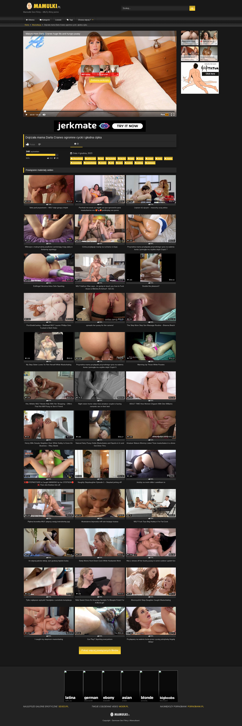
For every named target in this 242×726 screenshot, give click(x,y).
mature (103, 163)
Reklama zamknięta (100, 80)
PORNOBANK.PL (196, 706)
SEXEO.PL (63, 706)
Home (27, 25)
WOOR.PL (123, 706)
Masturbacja (36, 25)
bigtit (132, 158)
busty (141, 158)
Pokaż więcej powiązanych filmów (99, 650)
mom (120, 163)
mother (129, 163)
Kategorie (46, 20)
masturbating (91, 163)
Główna (31, 20)
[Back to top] (234, 718)
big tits (122, 158)
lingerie (169, 158)
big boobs (111, 158)
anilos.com (91, 158)
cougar (150, 158)
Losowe (58, 20)
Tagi (71, 20)
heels (160, 158)
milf (112, 163)
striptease (151, 163)
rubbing (139, 163)
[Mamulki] (45, 6)
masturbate (77, 163)
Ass (101, 158)
